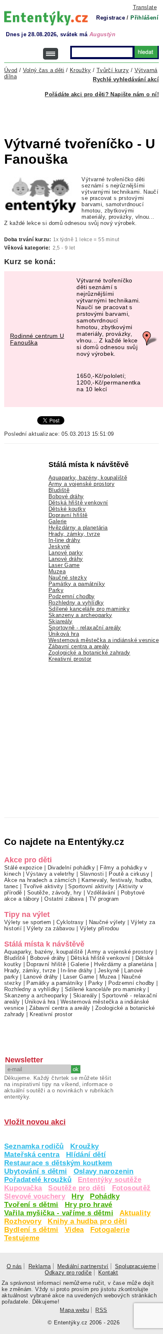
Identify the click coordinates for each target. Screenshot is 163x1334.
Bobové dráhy (66, 496)
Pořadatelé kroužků (37, 1180)
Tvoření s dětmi (31, 1205)
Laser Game (64, 565)
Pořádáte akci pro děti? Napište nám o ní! (102, 94)
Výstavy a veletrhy (50, 874)
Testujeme (21, 1238)
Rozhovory (22, 1221)
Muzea (57, 571)
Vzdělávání (101, 892)
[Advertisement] (83, 112)
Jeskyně (59, 546)
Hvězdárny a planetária (77, 528)
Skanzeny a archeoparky (80, 615)
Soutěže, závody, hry (54, 892)
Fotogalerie (110, 1230)
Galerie (57, 521)
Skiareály (60, 621)
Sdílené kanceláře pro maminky (89, 609)
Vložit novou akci (35, 1122)
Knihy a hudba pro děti (87, 1221)
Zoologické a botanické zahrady (89, 653)
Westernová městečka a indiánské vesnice (103, 640)
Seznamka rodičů (34, 1146)
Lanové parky (65, 553)
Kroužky (84, 1146)
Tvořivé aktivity (43, 886)
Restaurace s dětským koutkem (58, 1163)
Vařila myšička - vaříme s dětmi (58, 1213)
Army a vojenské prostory (81, 484)
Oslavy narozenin (104, 1171)
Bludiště (58, 490)
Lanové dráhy (65, 559)
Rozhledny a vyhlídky (76, 603)
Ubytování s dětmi (35, 1171)
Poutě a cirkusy (129, 874)
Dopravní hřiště (68, 515)
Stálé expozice (23, 867)
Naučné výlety (107, 922)
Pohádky (105, 1196)
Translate (145, 7)
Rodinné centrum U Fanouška (37, 339)
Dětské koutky (67, 509)
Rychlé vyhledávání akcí (126, 79)
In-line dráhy (64, 540)
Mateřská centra (32, 1155)
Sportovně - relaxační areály (84, 628)
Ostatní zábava (64, 899)
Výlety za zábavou (51, 928)
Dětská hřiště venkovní (78, 503)
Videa (74, 1230)
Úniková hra (63, 634)
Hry (77, 1196)
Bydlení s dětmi (31, 1230)
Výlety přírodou (99, 928)
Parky (56, 590)
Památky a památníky (76, 584)
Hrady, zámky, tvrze (74, 534)
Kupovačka (23, 1188)
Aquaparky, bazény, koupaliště (87, 478)
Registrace (110, 18)
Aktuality (135, 1213)
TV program (104, 899)
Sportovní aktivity (91, 886)
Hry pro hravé (88, 1205)
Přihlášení (144, 18)
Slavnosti (92, 874)
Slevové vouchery (34, 1196)
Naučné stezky (67, 578)
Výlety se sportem (27, 922)
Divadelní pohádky (71, 867)
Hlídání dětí (86, 1155)
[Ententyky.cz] (46, 18)
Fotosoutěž (131, 1188)
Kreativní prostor (70, 659)
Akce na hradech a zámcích (40, 880)
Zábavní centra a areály (79, 646)
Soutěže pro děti (76, 1188)
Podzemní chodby (71, 596)
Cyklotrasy (70, 922)
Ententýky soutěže (110, 1180)
